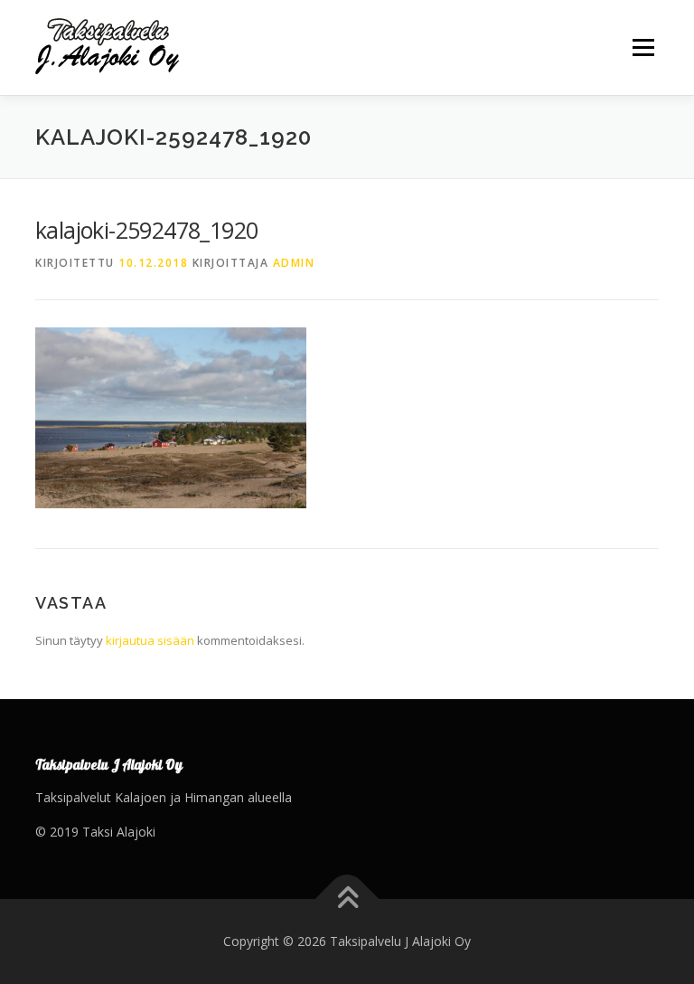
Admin (294, 262)
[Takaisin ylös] (347, 899)
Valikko (643, 47)
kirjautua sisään (150, 640)
